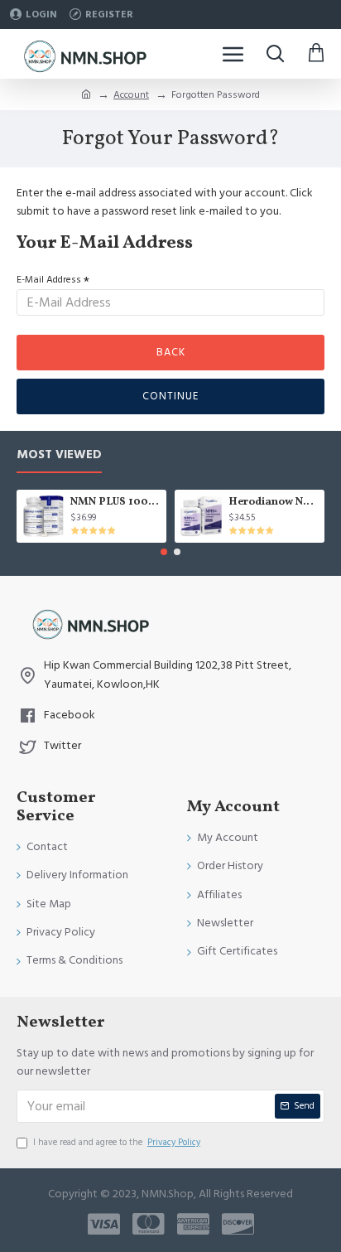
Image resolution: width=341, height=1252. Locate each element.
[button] (164, 552)
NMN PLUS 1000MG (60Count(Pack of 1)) (115, 502)
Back (170, 352)
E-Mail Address (49, 280)
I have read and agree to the (116, 1142)
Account (131, 95)
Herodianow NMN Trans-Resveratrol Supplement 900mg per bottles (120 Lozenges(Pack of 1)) (273, 502)
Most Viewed (59, 455)
